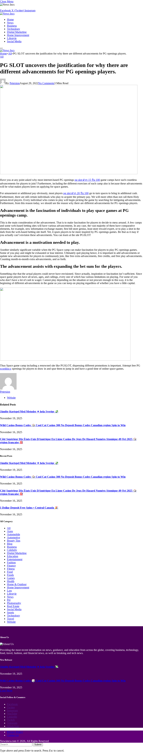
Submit (38, 744)
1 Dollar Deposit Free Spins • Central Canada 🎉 (29, 507)
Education (12, 556)
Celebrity (12, 550)
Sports (10, 612)
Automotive (13, 537)
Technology (13, 28)
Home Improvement (18, 35)
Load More (6, 690)
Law (9, 590)
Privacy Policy (15, 732)
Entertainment (14, 559)
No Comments (46, 83)
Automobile (13, 534)
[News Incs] (7, 13)
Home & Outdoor (17, 584)
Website (11, 621)
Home (10, 19)
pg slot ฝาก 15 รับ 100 (87, 179)
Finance (11, 565)
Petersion (15, 83)
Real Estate (13, 606)
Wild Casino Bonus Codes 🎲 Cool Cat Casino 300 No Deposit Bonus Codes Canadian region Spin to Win (63, 425)
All (1, 56)
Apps (10, 531)
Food (10, 571)
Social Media (14, 41)
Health (10, 581)
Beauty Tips (13, 540)
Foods (10, 574)
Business (12, 25)
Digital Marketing (17, 32)
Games (11, 578)
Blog (9, 543)
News (10, 22)
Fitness (11, 568)
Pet (8, 599)
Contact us (13, 735)
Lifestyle (12, 38)
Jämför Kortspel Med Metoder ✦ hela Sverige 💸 (29, 411)
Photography (14, 603)
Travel (10, 618)
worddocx (5, 368)
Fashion (11, 562)
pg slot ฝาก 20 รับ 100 (76, 193)
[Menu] (1, 48)
